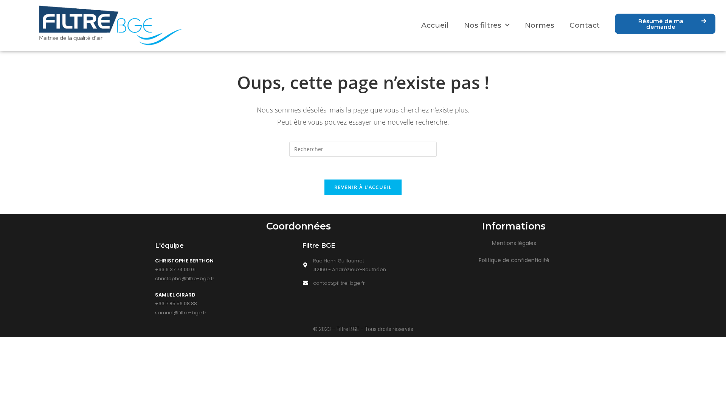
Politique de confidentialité (514, 260)
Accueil (435, 25)
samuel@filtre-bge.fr (180, 312)
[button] (665, 24)
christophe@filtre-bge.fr (184, 278)
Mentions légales (514, 243)
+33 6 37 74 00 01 (175, 269)
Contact (584, 25)
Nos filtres (482, 25)
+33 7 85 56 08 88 (176, 303)
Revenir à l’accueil (363, 187)
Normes (539, 25)
